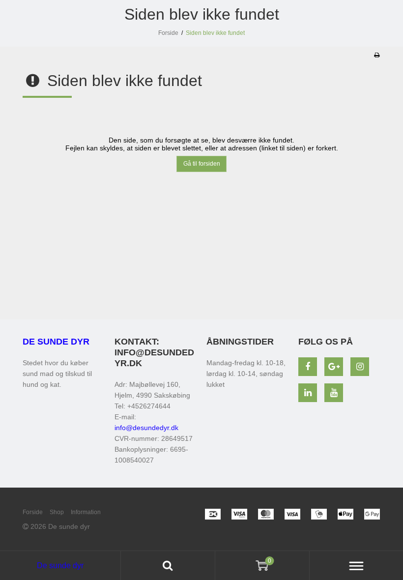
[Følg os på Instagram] (359, 366)
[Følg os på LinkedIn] (307, 392)
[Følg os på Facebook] (307, 366)
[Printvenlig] (376, 55)
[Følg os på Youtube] (333, 392)
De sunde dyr (56, 342)
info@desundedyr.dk (146, 428)
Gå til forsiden (201, 163)
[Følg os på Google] (333, 366)
